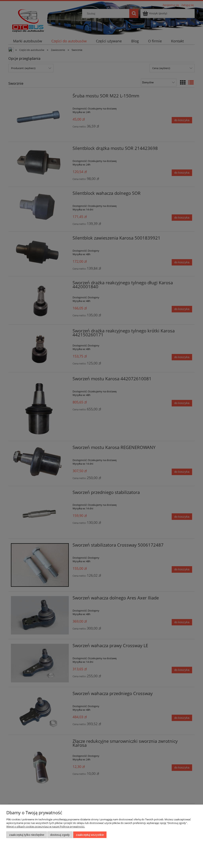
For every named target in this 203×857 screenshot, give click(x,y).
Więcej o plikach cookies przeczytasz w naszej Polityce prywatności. (45, 826)
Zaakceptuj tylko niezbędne (26, 834)
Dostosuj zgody (60, 834)
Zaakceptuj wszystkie (90, 834)
